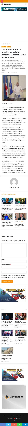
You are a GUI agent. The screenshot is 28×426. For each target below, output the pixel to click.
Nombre (4, 259)
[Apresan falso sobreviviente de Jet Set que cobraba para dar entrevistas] (7, 201)
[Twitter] (15, 420)
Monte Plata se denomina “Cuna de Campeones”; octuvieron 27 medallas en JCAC (7, 340)
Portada (8, 46)
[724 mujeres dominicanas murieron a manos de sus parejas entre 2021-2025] (20, 316)
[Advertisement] (14, 27)
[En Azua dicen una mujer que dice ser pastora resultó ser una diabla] (7, 216)
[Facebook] (13, 420)
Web (3, 270)
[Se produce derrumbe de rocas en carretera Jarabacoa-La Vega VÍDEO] (7, 350)
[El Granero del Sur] (6, 4)
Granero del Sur (6, 72)
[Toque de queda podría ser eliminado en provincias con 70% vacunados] (20, 216)
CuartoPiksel (18, 418)
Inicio (3, 43)
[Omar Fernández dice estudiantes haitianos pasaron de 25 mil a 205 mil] (20, 333)
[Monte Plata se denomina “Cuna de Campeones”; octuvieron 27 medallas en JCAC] (7, 333)
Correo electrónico (6, 264)
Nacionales (8, 43)
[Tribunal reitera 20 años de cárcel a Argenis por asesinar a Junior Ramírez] (20, 201)
